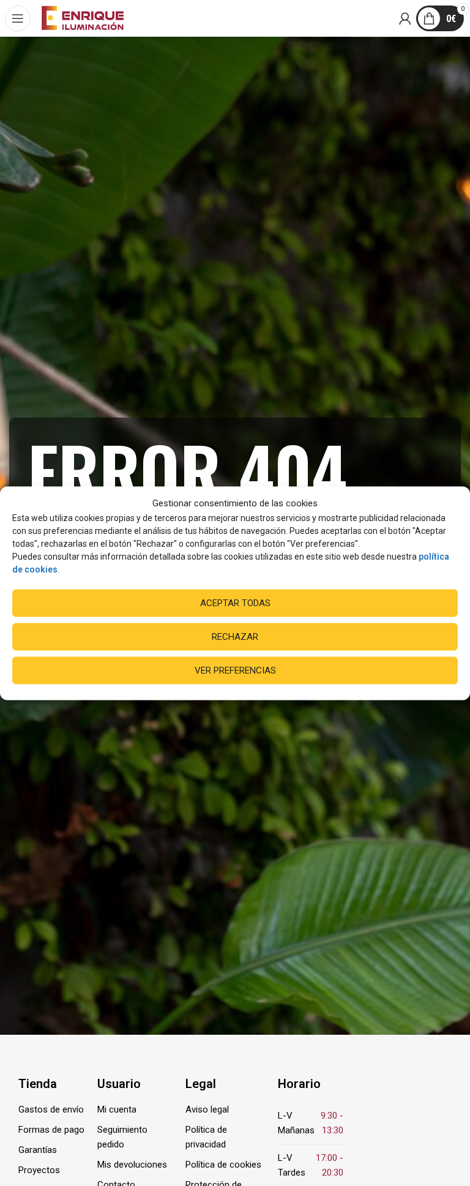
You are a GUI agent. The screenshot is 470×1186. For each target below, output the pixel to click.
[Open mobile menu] (18, 18)
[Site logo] (82, 17)
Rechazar (235, 636)
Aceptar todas (235, 603)
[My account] (405, 18)
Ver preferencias (235, 670)
